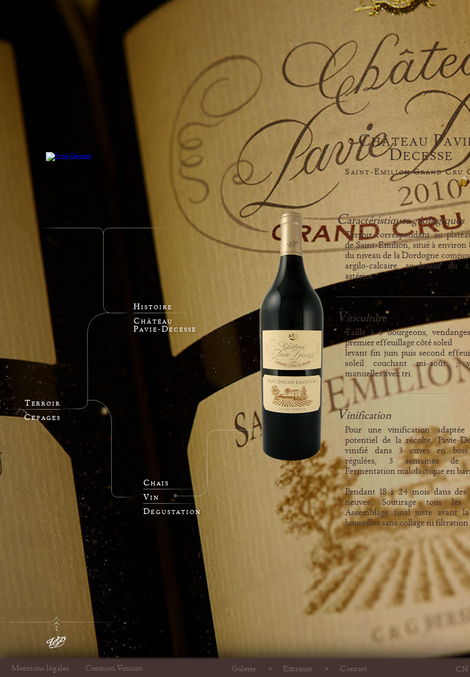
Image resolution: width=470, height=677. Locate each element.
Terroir (43, 403)
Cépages (42, 418)
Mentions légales (40, 668)
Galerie (244, 668)
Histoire (153, 307)
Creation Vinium (114, 668)
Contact (353, 668)
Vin (151, 497)
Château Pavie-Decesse (165, 325)
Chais (156, 483)
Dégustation (172, 512)
